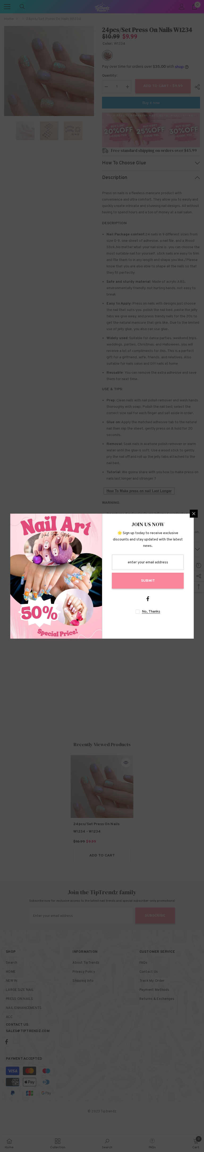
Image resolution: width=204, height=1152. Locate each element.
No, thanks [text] (151, 611)
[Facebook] (148, 598)
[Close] (194, 514)
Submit (148, 581)
